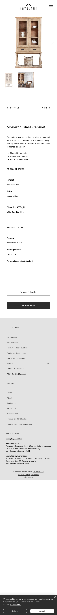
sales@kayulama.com (14, 438)
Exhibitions (11, 408)
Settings (15, 611)
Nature (10, 363)
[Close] (53, 599)
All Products (12, 337)
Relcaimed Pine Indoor (16, 358)
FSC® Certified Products (17, 374)
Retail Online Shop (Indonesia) (19, 424)
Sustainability (12, 413)
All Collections (13, 342)
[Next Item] (52, 42)
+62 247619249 (12, 433)
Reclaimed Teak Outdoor (17, 348)
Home (9, 393)
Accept (42, 611)
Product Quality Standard (17, 419)
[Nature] (48, 363)
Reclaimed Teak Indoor (16, 353)
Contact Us (11, 403)
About (9, 398)
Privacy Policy (38, 472)
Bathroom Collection (15, 369)
